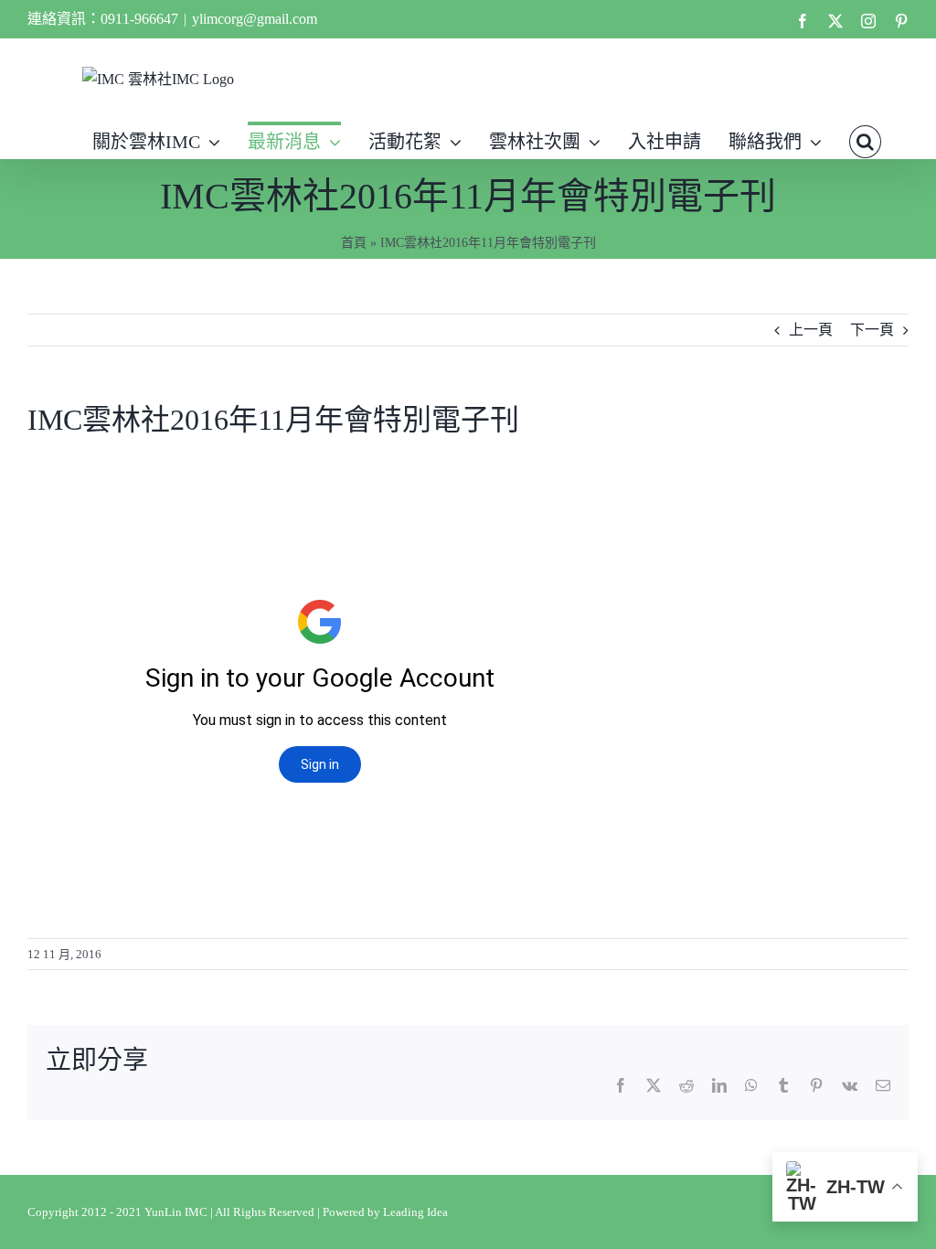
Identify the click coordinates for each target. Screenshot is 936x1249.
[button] (865, 140)
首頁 (354, 243)
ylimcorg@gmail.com (254, 19)
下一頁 (872, 329)
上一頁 (811, 329)
